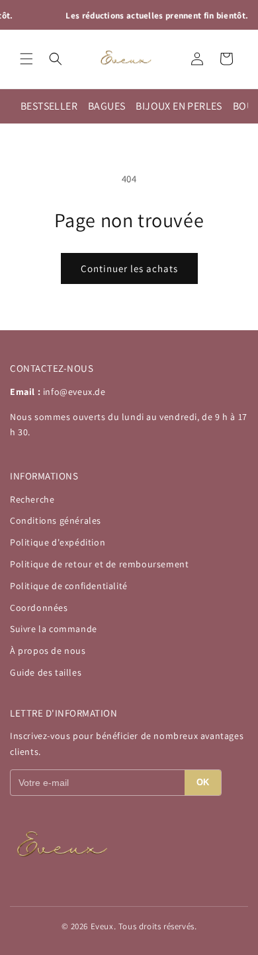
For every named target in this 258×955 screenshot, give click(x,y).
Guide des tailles (45, 672)
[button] (26, 58)
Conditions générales (55, 520)
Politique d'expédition (57, 542)
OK (202, 782)
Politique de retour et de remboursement (99, 564)
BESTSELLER (49, 106)
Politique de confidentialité (69, 586)
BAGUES (106, 106)
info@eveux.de (74, 392)
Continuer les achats (129, 268)
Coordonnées (39, 608)
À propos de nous (48, 650)
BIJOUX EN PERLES (179, 106)
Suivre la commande (53, 629)
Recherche (32, 499)
